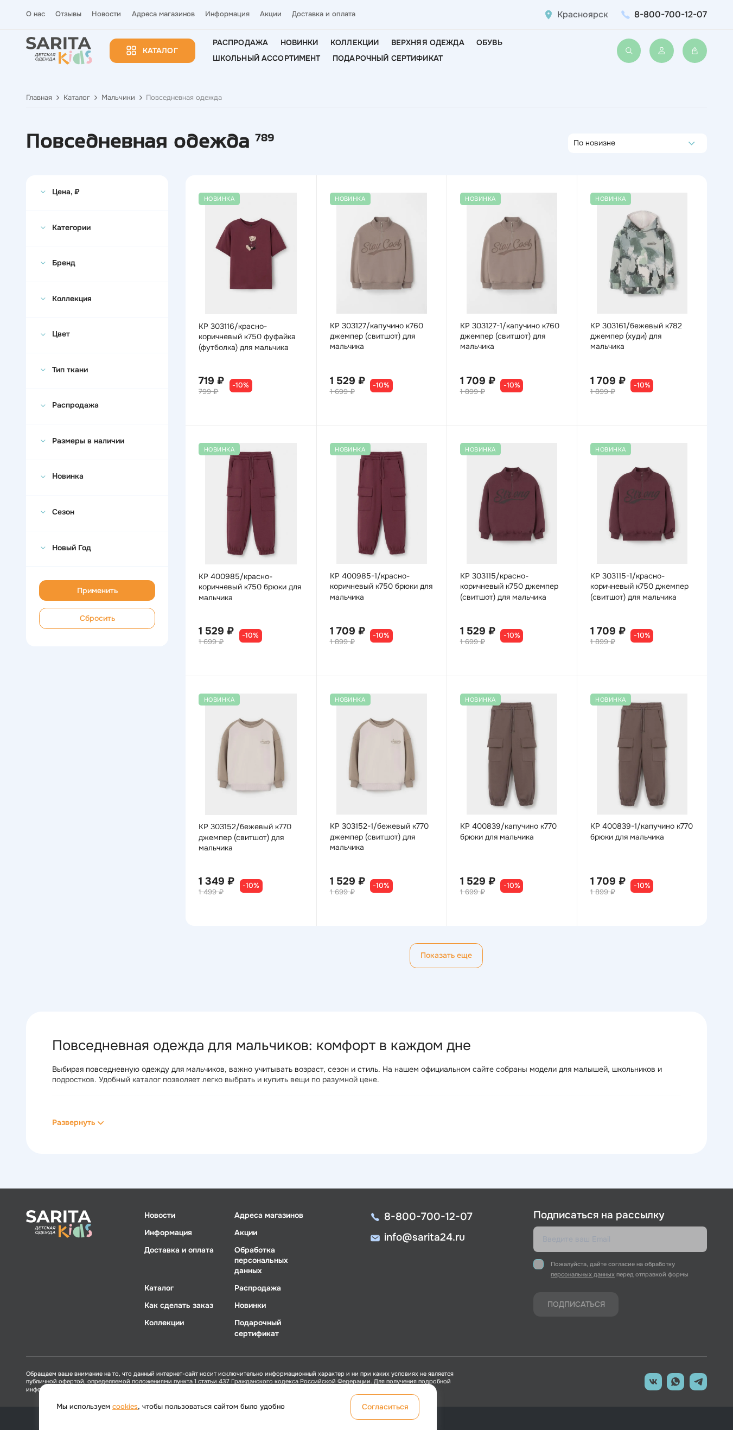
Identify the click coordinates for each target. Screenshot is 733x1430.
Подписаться (576, 1304)
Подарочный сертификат (388, 58)
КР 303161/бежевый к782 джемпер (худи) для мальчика (636, 336)
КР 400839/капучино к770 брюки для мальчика (508, 831)
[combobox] (576, 143)
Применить (97, 590)
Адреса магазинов (163, 14)
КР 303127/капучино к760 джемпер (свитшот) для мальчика (376, 336)
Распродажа (240, 42)
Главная (39, 97)
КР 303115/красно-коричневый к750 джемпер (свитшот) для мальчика (509, 586)
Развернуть (73, 1122)
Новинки (299, 42)
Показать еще (446, 955)
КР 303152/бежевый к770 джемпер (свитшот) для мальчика (245, 837)
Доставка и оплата (323, 14)
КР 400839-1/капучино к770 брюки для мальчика (641, 831)
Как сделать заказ (178, 1305)
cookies (125, 1406)
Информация (227, 14)
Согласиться (385, 1407)
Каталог (160, 50)
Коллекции (354, 42)
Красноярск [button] (582, 14)
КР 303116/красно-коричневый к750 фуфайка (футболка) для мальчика (247, 336)
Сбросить (97, 618)
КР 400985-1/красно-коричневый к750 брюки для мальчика (381, 586)
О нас (35, 14)
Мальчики (118, 97)
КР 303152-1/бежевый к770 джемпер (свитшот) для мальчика (379, 836)
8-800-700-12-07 (670, 14)
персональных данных (583, 1274)
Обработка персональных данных (261, 1260)
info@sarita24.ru (424, 1237)
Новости (106, 14)
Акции (271, 14)
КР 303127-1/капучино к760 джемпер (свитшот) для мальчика (509, 336)
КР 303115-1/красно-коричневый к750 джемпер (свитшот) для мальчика (639, 586)
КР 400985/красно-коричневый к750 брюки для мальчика (250, 586)
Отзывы (68, 14)
